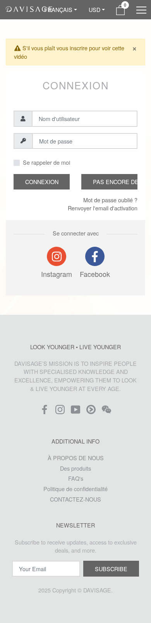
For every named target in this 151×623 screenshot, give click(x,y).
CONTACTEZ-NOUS (75, 499)
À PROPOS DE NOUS (76, 458)
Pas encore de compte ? (115, 182)
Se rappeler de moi (46, 162)
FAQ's (75, 478)
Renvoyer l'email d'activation (102, 208)
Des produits (75, 468)
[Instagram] (60, 412)
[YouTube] (75, 412)
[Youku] (91, 412)
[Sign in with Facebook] (95, 256)
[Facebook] (44, 412)
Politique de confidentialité (75, 489)
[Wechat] (106, 412)
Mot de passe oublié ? (110, 200)
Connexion (41, 182)
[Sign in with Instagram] (56, 256)
